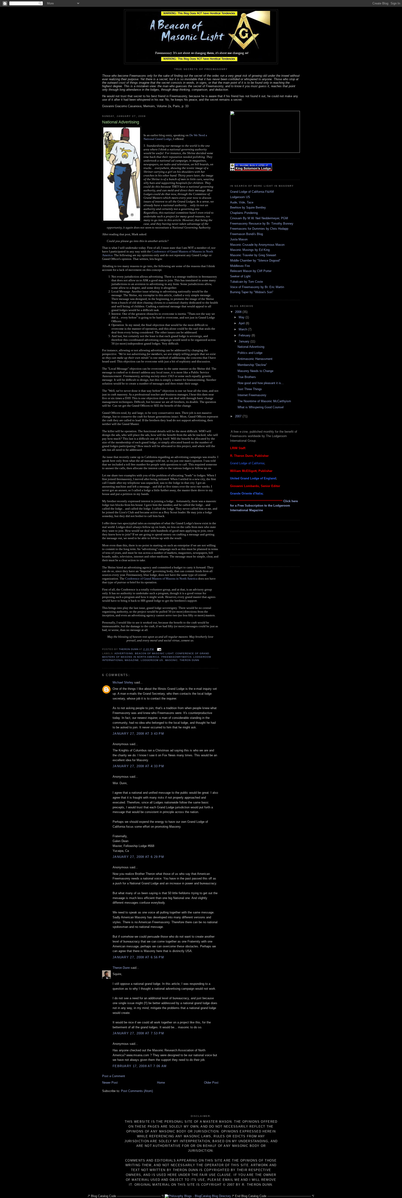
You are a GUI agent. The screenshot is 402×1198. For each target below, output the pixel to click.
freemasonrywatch (176, 657)
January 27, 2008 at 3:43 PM (138, 733)
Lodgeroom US (240, 197)
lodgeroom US (152, 660)
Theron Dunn (189, 660)
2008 (238, 312)
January (244, 341)
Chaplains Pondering (244, 213)
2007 (238, 416)
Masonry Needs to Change (255, 371)
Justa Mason (239, 239)
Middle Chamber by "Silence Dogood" (255, 260)
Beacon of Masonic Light (154, 653)
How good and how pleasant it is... (261, 383)
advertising (123, 653)
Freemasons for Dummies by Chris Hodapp (259, 228)
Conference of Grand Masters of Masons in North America (161, 578)
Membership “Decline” (252, 365)
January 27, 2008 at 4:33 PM (138, 766)
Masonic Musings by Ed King (250, 250)
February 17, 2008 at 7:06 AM (140, 1066)
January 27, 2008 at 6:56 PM (138, 957)
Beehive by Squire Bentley (248, 207)
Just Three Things (250, 389)
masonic (171, 660)
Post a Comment (113, 1076)
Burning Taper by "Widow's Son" (251, 292)
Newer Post (110, 1082)
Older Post (211, 1082)
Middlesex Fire (240, 266)
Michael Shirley (123, 682)
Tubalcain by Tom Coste (246, 281)
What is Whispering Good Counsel (261, 407)
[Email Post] (159, 649)
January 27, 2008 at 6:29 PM (138, 857)
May (242, 317)
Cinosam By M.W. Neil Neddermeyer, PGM (259, 218)
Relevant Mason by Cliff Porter (250, 271)
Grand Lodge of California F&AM (252, 191)
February (245, 335)
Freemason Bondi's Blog (246, 234)
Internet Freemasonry (252, 395)
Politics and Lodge (250, 353)
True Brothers (247, 377)
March (243, 329)
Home (161, 1082)
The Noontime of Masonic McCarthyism (264, 401)
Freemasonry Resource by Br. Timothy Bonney (261, 223)
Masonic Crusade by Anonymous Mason (257, 244)
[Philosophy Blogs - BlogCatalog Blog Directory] (198, 1196)
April (242, 323)
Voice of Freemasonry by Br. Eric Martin (257, 287)
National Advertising (251, 346)
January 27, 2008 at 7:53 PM (138, 1033)
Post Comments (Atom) (137, 1091)
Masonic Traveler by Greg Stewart (253, 255)
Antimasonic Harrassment (255, 359)
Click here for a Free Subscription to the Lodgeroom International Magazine (264, 505)
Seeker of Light (240, 276)
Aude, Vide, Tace (241, 202)
